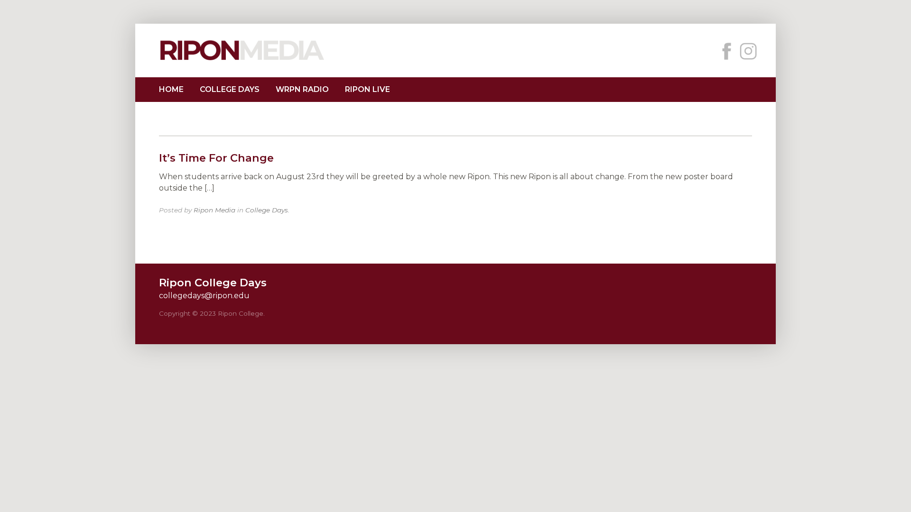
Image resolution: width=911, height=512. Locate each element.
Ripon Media (214, 210)
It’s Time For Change (216, 158)
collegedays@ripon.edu (204, 295)
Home (171, 89)
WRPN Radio (302, 89)
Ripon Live (367, 89)
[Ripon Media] (242, 61)
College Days (230, 89)
